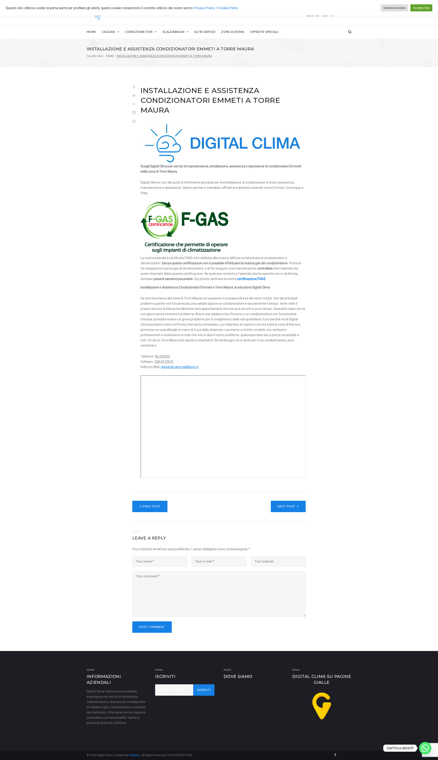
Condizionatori (139, 32)
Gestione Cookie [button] (394, 8)
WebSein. (135, 755)
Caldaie (108, 32)
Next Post (286, 506)
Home (91, 32)
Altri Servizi (204, 32)
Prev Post (151, 506)
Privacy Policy (205, 8)
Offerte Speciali (264, 32)
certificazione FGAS (251, 279)
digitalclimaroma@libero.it (179, 367)
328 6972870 (163, 361)
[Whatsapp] (425, 748)
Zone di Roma (232, 32)
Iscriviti (204, 690)
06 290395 (162, 356)
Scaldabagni (173, 32)
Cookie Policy (228, 8)
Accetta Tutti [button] (421, 8)
